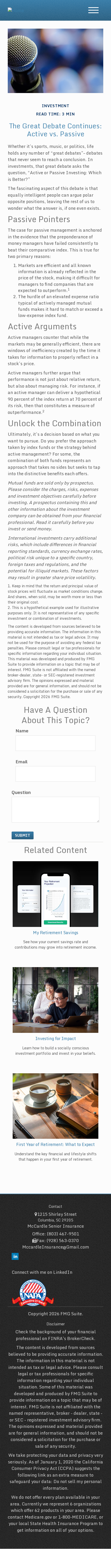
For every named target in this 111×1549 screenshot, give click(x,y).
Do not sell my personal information (72, 1485)
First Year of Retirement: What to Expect (55, 1144)
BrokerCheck (80, 1338)
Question (21, 792)
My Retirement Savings (55, 932)
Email (21, 762)
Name (21, 731)
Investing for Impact (55, 1038)
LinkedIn (62, 1272)
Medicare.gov (38, 1516)
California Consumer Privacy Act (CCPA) (57, 1465)
